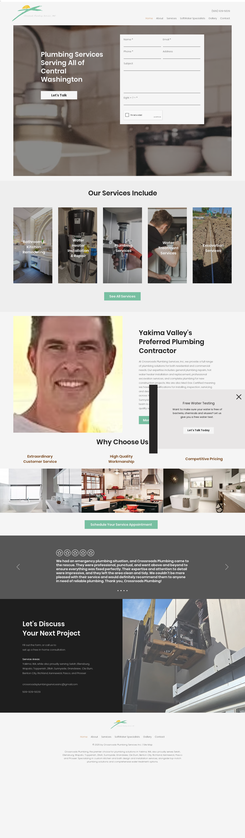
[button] (238, 396)
